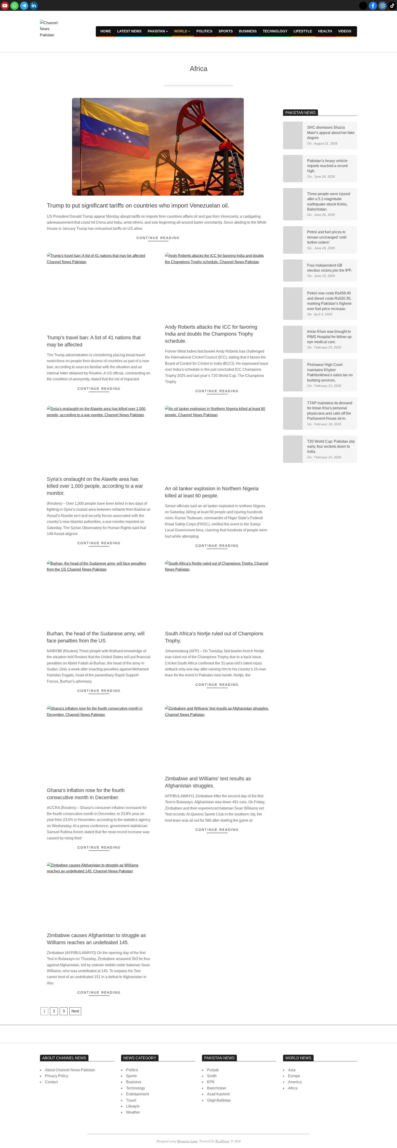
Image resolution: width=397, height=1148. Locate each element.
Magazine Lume (187, 1141)
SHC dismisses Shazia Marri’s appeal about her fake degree (330, 132)
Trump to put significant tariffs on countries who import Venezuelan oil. (138, 205)
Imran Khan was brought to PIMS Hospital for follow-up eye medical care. (329, 337)
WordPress (222, 1141)
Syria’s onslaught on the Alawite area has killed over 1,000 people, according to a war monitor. (95, 486)
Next (75, 1011)
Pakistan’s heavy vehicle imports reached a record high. (327, 166)
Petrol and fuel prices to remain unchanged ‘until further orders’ (326, 237)
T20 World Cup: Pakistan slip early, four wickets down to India (331, 446)
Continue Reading (158, 238)
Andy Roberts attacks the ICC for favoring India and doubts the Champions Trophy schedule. (211, 334)
